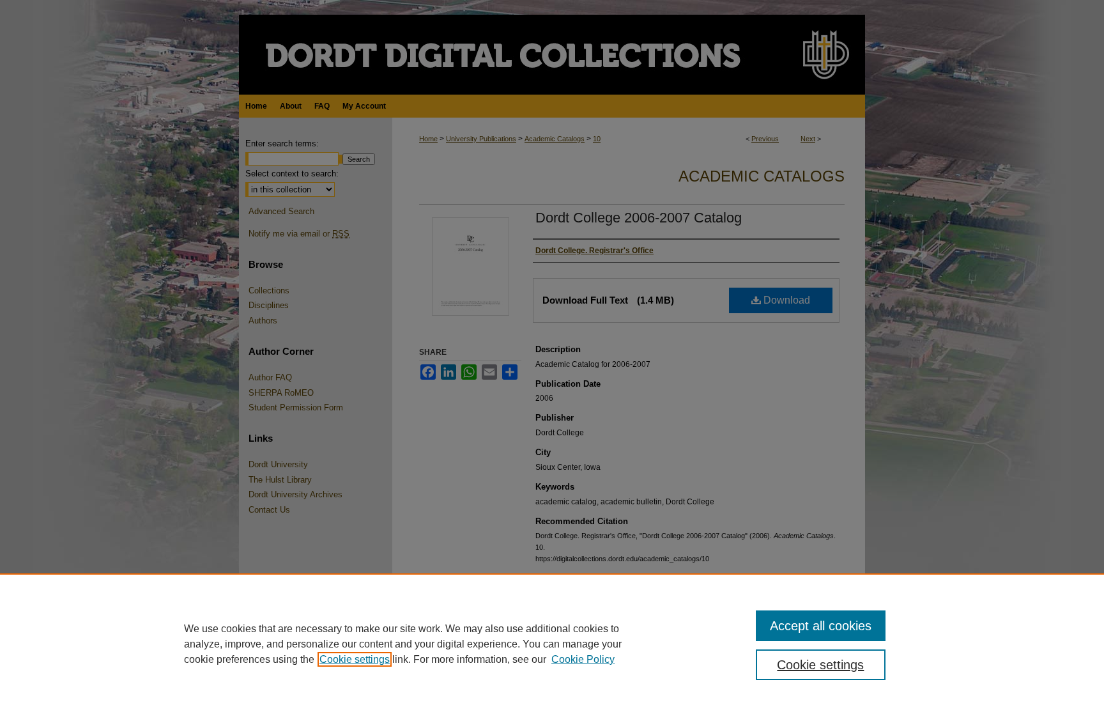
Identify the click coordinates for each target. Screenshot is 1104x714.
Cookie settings (354, 659)
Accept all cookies (820, 626)
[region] (552, 643)
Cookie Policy (583, 659)
